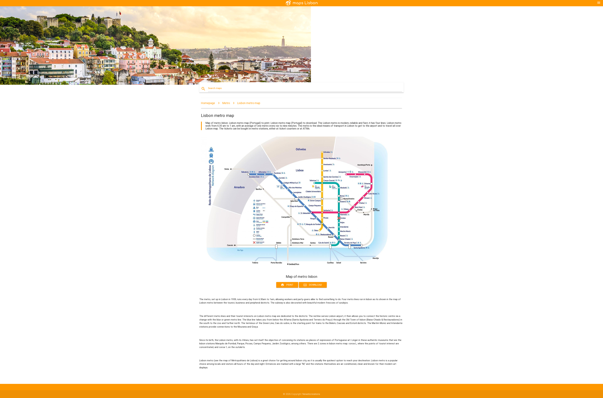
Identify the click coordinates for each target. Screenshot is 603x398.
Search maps (215, 88)
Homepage (208, 103)
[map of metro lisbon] (295, 268)
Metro (226, 103)
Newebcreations (311, 394)
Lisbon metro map (248, 103)
